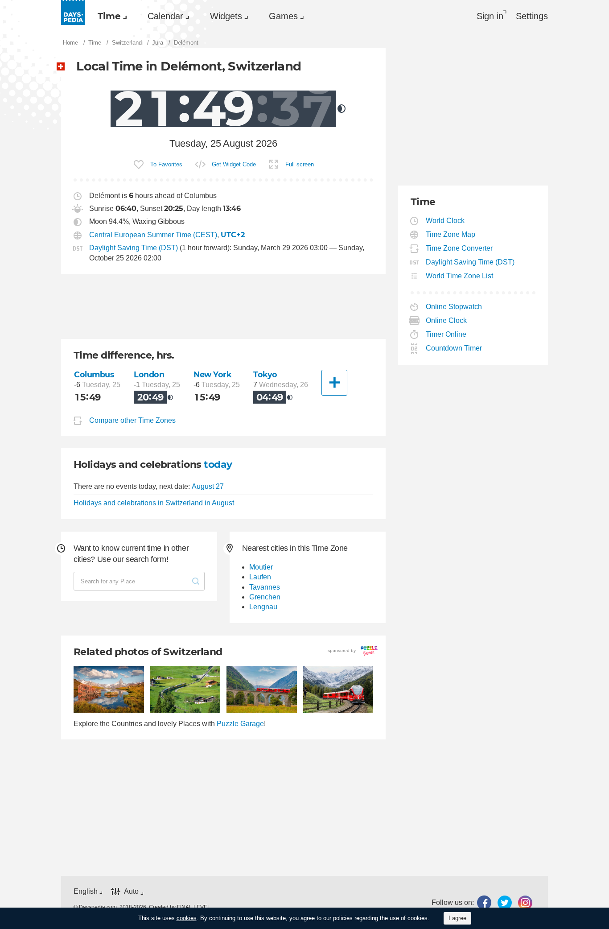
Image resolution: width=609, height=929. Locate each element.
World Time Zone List (459, 276)
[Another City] (334, 383)
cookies (187, 918)
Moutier (261, 567)
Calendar (165, 16)
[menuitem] (110, 16)
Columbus (94, 374)
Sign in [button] (490, 16)
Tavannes (264, 587)
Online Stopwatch (454, 306)
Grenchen (264, 597)
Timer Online (446, 334)
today (218, 464)
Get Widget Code (234, 164)
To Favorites (166, 164)
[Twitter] (505, 902)
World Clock (445, 220)
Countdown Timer (454, 348)
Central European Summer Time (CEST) (153, 235)
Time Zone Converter (459, 248)
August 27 (208, 486)
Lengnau (263, 607)
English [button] (86, 891)
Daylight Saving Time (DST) (133, 248)
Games (283, 16)
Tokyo (265, 374)
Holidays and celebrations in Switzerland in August (154, 503)
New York (212, 374)
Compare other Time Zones (132, 420)
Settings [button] (532, 16)
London (149, 374)
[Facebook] (484, 902)
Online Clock (446, 320)
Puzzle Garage (240, 723)
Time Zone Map (450, 234)
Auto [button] (131, 892)
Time (109, 16)
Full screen (299, 164)
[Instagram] (525, 902)
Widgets (226, 16)
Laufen (260, 577)
